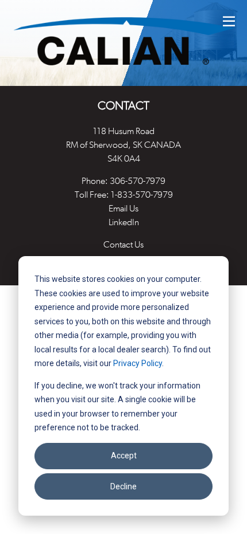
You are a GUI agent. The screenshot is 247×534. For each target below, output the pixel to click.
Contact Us (123, 244)
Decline (123, 486)
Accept (124, 455)
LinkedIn (124, 222)
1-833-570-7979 (142, 194)
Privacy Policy (137, 363)
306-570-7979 (137, 180)
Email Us (123, 208)
